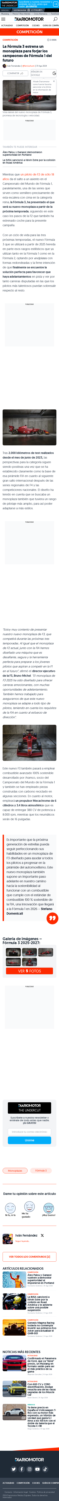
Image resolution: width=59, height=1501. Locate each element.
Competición (22, 25)
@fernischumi (28, 66)
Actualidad (7, 25)
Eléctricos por (20, 10)
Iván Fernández (14, 66)
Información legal (20, 1492)
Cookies (32, 1492)
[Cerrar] (54, 81)
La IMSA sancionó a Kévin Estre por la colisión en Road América (29, 161)
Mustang (5, 14)
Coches (35, 25)
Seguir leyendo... (22, 1241)
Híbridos (31, 1405)
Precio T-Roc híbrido (21, 14)
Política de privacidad (45, 1492)
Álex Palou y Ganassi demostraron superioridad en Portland (22, 153)
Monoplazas (15, 1170)
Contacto (8, 1492)
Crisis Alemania (40, 14)
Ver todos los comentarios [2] (29, 1256)
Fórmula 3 (41, 1170)
